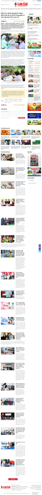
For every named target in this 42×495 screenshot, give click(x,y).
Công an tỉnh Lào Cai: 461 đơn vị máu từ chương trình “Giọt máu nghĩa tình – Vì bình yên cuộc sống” (20, 239)
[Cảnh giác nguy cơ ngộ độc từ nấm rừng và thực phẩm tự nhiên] (7, 202)
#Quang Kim (15, 100)
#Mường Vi (16, 99)
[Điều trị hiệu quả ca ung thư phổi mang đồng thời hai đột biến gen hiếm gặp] (7, 387)
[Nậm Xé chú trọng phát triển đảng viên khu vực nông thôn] (30, 80)
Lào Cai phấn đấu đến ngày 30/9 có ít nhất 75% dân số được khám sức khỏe (32, 32)
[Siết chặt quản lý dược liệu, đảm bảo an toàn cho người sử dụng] (7, 351)
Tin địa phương (31, 58)
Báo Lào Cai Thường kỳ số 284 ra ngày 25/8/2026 (34, 163)
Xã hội (11, 8)
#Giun (9, 102)
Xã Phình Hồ (37, 69)
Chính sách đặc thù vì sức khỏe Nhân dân (33, 28)
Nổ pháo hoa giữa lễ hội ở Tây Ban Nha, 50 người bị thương (37, 86)
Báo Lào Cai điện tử (21, 4)
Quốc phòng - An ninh (18, 224)
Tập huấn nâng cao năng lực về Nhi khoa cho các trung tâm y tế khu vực (33, 35)
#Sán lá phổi (7, 99)
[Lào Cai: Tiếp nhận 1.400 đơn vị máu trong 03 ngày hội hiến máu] (7, 416)
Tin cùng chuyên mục (5, 152)
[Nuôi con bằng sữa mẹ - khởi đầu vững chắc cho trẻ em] (7, 305)
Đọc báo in (39, 8)
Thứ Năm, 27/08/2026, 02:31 (6, 0)
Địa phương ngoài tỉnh (31, 62)
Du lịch (16, 8)
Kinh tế (9, 8)
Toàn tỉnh (31, 63)
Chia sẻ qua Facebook (1, 21)
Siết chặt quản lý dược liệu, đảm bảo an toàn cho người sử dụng (20, 349)
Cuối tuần (39, 153)
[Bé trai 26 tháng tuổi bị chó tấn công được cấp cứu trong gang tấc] (7, 185)
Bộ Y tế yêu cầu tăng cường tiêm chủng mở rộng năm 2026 (26, 137)
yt (39, 0)
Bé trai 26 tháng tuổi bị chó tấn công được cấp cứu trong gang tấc (20, 183)
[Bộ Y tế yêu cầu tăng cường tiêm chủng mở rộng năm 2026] (26, 133)
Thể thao (21, 8)
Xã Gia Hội (37, 70)
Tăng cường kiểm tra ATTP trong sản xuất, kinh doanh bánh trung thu (5, 137)
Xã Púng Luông (37, 65)
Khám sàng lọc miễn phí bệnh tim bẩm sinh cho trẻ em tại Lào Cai (33, 25)
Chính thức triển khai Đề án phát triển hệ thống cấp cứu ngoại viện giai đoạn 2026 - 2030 (20, 253)
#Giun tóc (6, 100)
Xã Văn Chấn (37, 72)
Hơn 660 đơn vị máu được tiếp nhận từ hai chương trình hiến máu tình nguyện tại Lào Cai (20, 462)
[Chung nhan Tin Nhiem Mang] (36, 493)
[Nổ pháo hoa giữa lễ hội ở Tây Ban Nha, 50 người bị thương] (30, 85)
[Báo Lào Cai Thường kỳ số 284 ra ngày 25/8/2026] (34, 160)
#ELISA (6, 102)
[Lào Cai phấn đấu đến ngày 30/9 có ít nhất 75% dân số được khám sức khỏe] (16, 143)
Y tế (4, 11)
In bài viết (4, 21)
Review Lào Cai (35, 8)
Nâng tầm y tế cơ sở (20, 442)
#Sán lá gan (12, 99)
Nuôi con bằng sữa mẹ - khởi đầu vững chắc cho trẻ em (20, 303)
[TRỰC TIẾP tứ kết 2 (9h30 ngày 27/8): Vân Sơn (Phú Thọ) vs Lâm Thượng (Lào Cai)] (30, 95)
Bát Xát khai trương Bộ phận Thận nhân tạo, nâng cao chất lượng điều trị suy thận (20, 430)
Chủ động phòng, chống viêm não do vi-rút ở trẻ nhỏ (20, 319)
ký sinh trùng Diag (33, 183)
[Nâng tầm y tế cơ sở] (7, 445)
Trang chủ (1, 9)
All (41, 9)
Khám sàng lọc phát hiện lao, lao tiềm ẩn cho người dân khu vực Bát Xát (33, 39)
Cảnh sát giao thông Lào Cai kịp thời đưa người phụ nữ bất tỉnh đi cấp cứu (20, 275)
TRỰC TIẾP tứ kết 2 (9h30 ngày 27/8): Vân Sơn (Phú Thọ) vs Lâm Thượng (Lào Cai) (37, 97)
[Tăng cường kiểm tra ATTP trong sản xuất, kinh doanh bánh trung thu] (5, 133)
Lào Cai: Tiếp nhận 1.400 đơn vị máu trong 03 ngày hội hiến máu (20, 415)
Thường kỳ (34, 153)
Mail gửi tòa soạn (14, 0)
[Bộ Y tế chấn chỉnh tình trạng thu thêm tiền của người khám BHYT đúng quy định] (7, 366)
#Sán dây (10, 100)
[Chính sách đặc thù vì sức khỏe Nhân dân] (16, 133)
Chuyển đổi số (31, 8)
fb (37, 0)
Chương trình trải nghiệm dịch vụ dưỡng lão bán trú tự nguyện (20, 400)
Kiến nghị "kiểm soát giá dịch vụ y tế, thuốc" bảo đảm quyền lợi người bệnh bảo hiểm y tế (5, 148)
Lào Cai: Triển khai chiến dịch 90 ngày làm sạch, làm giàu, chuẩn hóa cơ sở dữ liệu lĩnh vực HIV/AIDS (20, 336)
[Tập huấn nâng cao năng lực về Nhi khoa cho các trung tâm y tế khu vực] (26, 143)
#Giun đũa (20, 99)
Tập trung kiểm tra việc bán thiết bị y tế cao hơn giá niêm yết (20, 169)
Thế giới (24, 8)
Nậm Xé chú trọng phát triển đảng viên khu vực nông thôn (37, 81)
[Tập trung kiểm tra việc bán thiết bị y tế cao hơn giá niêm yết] (7, 171)
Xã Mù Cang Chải (31, 66)
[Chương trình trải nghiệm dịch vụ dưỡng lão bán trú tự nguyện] (7, 401)
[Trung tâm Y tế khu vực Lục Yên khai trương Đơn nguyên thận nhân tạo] (7, 294)
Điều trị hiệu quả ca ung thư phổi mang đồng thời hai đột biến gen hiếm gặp (20, 385)
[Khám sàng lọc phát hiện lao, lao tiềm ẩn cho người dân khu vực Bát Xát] (7, 157)
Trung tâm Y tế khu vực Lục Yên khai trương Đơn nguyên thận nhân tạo (20, 292)
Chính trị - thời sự (4, 8)
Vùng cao (29, 153)
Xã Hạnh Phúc (31, 69)
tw (40, 251)
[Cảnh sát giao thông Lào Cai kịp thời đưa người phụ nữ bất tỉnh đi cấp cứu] (7, 275)
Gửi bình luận (22, 117)
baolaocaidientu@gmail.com (18, 489)
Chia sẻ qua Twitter (3, 21)
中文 (36, 0)
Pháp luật (18, 8)
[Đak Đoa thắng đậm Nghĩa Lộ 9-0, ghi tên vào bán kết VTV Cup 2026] (30, 76)
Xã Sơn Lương (31, 72)
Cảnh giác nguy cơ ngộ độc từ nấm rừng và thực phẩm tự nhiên (20, 201)
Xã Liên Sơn (31, 70)
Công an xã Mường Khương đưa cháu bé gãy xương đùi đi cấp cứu (20, 220)
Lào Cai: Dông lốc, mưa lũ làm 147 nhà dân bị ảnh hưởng (37, 91)
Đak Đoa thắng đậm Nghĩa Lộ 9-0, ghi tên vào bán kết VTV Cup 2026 (37, 76)
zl (40, 0)
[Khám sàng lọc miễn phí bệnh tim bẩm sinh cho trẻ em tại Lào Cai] (34, 19)
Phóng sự (27, 8)
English (34, 0)
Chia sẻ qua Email (5, 21)
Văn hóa (13, 8)
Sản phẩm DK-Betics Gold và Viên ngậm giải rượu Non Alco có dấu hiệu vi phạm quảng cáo (36, 148)
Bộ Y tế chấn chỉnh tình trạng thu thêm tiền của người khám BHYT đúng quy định (20, 366)
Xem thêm (13, 479)
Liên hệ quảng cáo (21, 0)
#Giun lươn (19, 100)
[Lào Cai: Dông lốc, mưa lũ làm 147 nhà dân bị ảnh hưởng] (30, 90)
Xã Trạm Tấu (37, 67)
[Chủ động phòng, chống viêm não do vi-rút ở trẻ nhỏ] (7, 321)
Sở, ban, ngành (37, 61)
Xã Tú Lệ (30, 67)
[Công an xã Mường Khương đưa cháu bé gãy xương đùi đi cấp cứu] (7, 221)
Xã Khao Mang (37, 63)
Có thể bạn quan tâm (5, 128)
